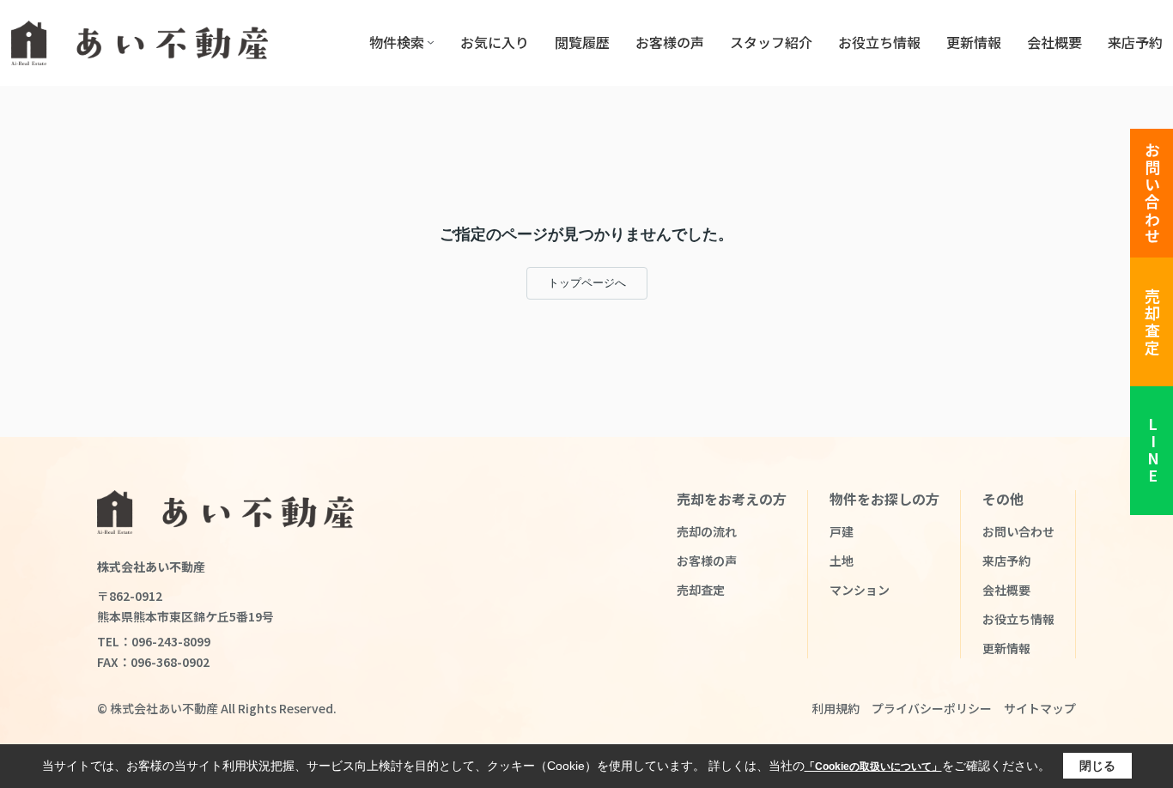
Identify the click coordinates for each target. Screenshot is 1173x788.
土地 (842, 560)
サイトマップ (1040, 708)
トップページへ (587, 282)
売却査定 (1152, 322)
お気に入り (494, 42)
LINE (1152, 451)
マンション (860, 589)
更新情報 (973, 42)
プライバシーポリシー (932, 708)
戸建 (842, 531)
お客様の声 (669, 42)
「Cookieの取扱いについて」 (873, 767)
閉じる (1097, 766)
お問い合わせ (1152, 193)
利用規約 (835, 708)
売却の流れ (707, 531)
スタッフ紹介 (771, 42)
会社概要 (1054, 42)
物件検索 (396, 42)
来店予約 (1135, 42)
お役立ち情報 (879, 42)
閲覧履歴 (582, 42)
